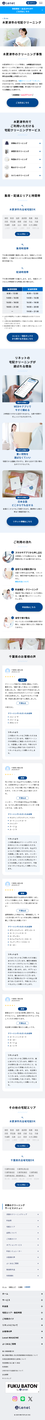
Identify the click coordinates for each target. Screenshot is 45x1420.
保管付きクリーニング (20, 151)
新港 (12, 218)
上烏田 (7, 228)
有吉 (36, 218)
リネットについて (10, 1325)
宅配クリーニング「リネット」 (29, 81)
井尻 (6, 221)
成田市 (14, 1182)
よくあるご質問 (12, 1263)
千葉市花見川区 (23, 1169)
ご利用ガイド (11, 1239)
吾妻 (30, 218)
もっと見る (21, 234)
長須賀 (24, 218)
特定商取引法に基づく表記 (11, 1363)
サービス (6, 1300)
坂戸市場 (13, 238)
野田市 (36, 1179)
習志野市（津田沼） (12, 1186)
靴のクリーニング (18, 167)
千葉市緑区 (33, 1172)
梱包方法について (22, 581)
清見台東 (28, 231)
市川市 (7, 1179)
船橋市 (14, 1179)
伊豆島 (12, 221)
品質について (11, 1233)
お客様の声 (10, 1257)
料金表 (9, 1220)
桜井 (21, 238)
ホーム (4, 1287)
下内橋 (35, 235)
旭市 (35, 1182)
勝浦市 (30, 1186)
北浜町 (7, 231)
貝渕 (25, 225)
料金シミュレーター (14, 1251)
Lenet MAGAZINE (10, 1337)
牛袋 (36, 221)
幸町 (6, 218)
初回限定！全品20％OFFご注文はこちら (22, 10)
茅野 (28, 228)
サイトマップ (6, 1378)
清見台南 (8, 235)
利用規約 (9, 1275)
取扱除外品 (10, 1269)
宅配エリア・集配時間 (12, 1312)
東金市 (29, 1182)
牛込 (30, 221)
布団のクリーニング (19, 159)
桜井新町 (28, 238)
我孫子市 (24, 1189)
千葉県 (20, 1287)
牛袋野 (7, 225)
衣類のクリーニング (19, 143)
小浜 (6, 238)
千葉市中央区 (10, 1169)
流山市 (7, 1189)
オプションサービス (14, 1245)
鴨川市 (32, 1189)
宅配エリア (10, 1226)
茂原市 (7, 1182)
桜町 (35, 238)
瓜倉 (13, 225)
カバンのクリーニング (20, 175)
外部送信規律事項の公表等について (14, 1359)
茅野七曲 (35, 228)
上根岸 (14, 228)
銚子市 (31, 1175)
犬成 (25, 221)
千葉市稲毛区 (10, 1172)
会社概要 (5, 1374)
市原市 (37, 1186)
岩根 (19, 221)
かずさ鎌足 (33, 225)
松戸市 (29, 1179)
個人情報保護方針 (8, 1351)
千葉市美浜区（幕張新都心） (15, 1175)
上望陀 (21, 228)
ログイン (33, 3)
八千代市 (15, 1189)
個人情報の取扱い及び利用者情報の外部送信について (20, 1355)
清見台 (20, 231)
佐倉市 (21, 1182)
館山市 (21, 1179)
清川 (13, 231)
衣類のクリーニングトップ (16, 1214)
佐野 (17, 218)
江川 (19, 225)
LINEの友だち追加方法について (12, 1371)
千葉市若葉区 (22, 1172)
